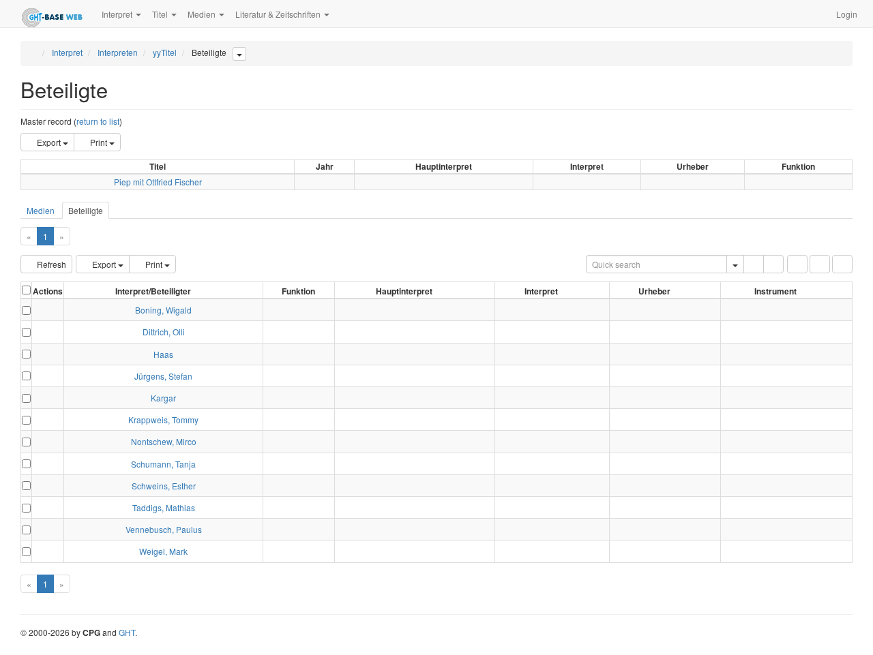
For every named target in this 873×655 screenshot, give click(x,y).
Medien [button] (203, 14)
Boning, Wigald (163, 310)
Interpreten (118, 52)
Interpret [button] (118, 14)
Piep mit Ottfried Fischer (158, 181)
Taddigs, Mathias (163, 507)
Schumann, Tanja (163, 464)
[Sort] (820, 264)
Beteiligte (85, 210)
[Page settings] (842, 264)
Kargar (163, 397)
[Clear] (773, 264)
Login (846, 14)
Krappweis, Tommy (163, 419)
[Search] (753, 264)
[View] (48, 310)
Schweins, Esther (164, 485)
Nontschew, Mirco (163, 441)
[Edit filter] (797, 264)
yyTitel (165, 52)
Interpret (67, 52)
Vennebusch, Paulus (163, 529)
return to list (97, 121)
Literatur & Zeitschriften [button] (279, 14)
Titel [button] (161, 14)
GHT (127, 632)
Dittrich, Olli (164, 331)
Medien (41, 210)
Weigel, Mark (163, 551)
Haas (163, 354)
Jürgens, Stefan (163, 376)
